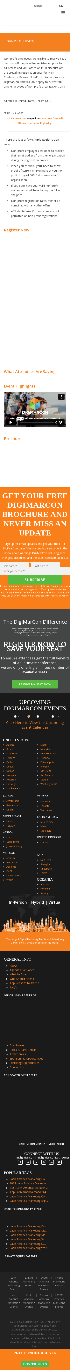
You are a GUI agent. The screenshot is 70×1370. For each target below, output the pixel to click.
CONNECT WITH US (41, 1154)
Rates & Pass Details (23, 1050)
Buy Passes (17, 1045)
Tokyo (43, 873)
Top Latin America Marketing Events (29, 1192)
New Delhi (46, 860)
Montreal (45, 801)
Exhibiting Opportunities (24, 1063)
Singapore (46, 868)
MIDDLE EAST (12, 816)
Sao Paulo (45, 830)
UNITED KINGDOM (49, 837)
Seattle (44, 779)
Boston (10, 749)
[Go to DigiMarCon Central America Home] (16, 25)
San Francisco (47, 775)
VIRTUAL (9, 853)
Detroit (10, 771)
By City (33, 716)
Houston (11, 779)
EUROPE (8, 795)
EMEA (9, 871)
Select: (10, 716)
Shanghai (45, 864)
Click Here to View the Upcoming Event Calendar (35, 725)
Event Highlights (19, 386)
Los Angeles (13, 788)
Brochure (12, 438)
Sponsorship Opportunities (26, 1058)
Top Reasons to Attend (24, 983)
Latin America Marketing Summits (29, 1243)
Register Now (16, 230)
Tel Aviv (10, 825)
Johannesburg (14, 846)
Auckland (45, 884)
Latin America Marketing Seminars (29, 1239)
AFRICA (8, 832)
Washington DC (48, 784)
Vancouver (46, 810)
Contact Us (17, 1067)
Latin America (13, 875)
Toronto (45, 806)
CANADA (42, 796)
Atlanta (10, 744)
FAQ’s (13, 987)
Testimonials (18, 1054)
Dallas (9, 762)
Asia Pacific (12, 862)
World (9, 880)
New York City (48, 753)
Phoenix (44, 766)
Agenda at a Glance (22, 970)
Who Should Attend (22, 979)
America (11, 858)
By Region (57, 716)
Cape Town (12, 841)
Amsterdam (12, 801)
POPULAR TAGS (18, 1173)
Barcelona (12, 805)
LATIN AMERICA (47, 817)
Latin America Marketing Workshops (29, 1248)
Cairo (9, 837)
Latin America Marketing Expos (29, 1200)
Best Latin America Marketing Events (29, 1188)
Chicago (10, 758)
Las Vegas (11, 784)
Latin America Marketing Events (29, 1179)
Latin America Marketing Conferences (29, 1196)
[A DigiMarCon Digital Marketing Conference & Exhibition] (41, 1142)
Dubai (9, 821)
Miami (43, 744)
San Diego (46, 771)
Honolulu (11, 775)
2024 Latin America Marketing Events (29, 1183)
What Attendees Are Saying (30, 371)
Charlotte (11, 753)
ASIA (40, 854)
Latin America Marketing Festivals (29, 1226)
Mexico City (46, 822)
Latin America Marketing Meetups (29, 1235)
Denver (10, 766)
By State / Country (45, 716)
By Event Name (21, 716)
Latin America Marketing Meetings (29, 1230)
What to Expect (19, 974)
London (44, 842)
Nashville (45, 749)
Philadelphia (47, 762)
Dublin (10, 809)
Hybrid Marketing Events (59, 1281)
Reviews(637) (48, 6)
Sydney (44, 893)
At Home (11, 866)
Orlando (45, 758)
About (13, 965)
